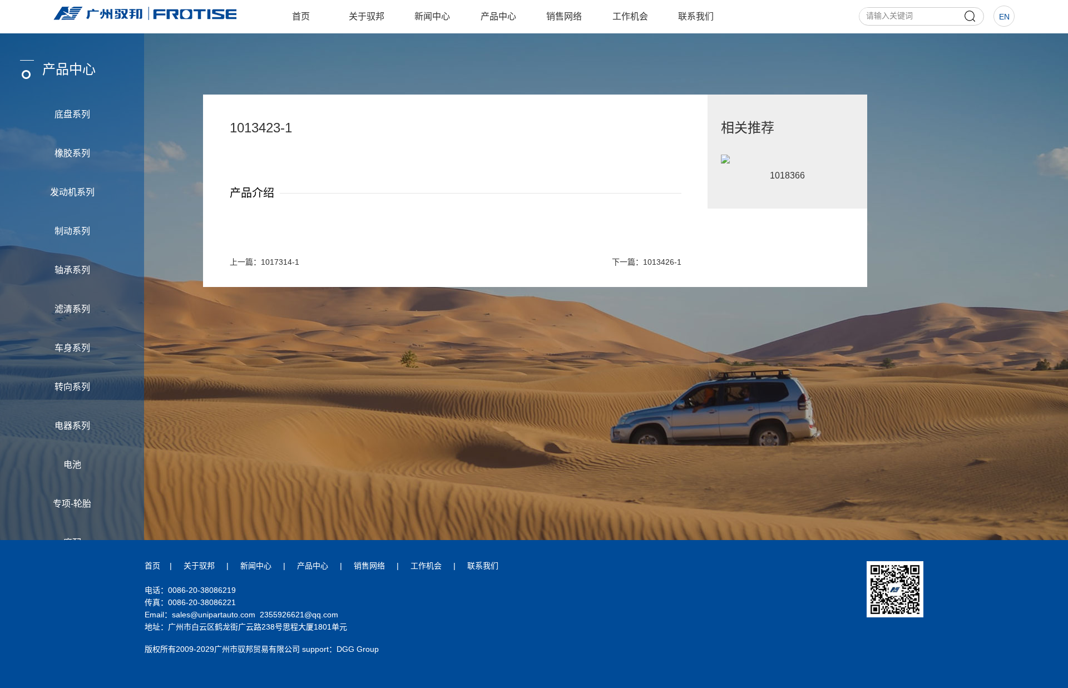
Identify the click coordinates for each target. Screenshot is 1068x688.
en (1004, 16)
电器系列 (72, 425)
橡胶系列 (72, 153)
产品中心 (498, 16)
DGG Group (358, 649)
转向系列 (72, 387)
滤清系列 (72, 309)
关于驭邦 (366, 16)
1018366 (787, 175)
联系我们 (696, 16)
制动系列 (72, 231)
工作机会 (630, 16)
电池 (72, 464)
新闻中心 (432, 16)
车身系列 (72, 348)
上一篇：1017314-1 (264, 262)
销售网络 (564, 16)
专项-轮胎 (72, 503)
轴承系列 (72, 270)
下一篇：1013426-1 (646, 262)
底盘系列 (72, 114)
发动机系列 (72, 192)
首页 (301, 16)
